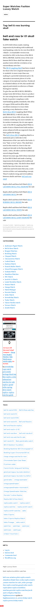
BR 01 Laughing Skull (14, 68)
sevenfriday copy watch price (8, 369)
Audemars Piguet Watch (13, 246)
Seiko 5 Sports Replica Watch (14, 518)
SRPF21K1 (25, 526)
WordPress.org (10, 558)
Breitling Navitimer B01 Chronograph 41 (18, 449)
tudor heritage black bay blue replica (9, 374)
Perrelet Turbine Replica (13, 495)
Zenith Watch (10, 308)
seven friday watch (16, 600)
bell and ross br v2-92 (12, 429)
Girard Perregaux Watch (14, 269)
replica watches (9, 507)
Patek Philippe (10, 290)
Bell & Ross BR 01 (9, 112)
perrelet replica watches (19, 590)
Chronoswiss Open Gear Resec (15, 460)
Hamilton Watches (12, 274)
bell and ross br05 (10, 422)
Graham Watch (10, 272)
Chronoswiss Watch (12, 259)
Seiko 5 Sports (9, 514)
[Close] (15, 319)
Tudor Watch (9, 300)
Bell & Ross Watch (20, 225)
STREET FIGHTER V (11, 534)
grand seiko (8, 480)
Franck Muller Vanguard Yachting (16, 468)
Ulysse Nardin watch (12, 303)
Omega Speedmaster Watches (15, 491)
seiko (24, 511)
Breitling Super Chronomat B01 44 (16, 453)
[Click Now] (9, 333)
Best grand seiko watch (24, 441)
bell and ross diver (10, 433)
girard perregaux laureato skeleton (17, 472)
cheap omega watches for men (15, 456)
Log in (7, 550)
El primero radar (10, 464)
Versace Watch (10, 305)
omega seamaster (20, 480)
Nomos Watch (10, 284)
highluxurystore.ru (10, 598)
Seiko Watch (9, 295)
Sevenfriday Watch (12, 297)
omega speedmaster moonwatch (16, 487)
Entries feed (9, 553)
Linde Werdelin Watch (13, 282)
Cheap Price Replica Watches (9, 355)
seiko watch (20, 522)
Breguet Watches (11, 251)
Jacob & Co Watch (11, 279)
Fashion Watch (10, 264)
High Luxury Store (10, 567)
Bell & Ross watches (26, 410)
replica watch (25, 503)
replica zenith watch (24, 507)
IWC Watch (9, 277)
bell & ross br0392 (10, 410)
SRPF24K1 (17, 530)
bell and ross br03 (10, 414)
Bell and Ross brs (25, 422)
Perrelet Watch (10, 292)
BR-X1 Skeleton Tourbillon (13, 445)
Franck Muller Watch (12, 266)
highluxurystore (9, 595)
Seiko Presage (9, 522)
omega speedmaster (11, 484)
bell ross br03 (9, 441)
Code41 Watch (10, 261)
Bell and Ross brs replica (13, 425)
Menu (6, 14)
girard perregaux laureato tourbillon (17, 476)
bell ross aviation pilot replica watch (16, 577)
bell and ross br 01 (16, 227)
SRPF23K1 (7, 530)
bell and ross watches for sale (14, 437)
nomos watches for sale (12, 582)
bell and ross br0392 (11, 418)
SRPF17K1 (7, 526)
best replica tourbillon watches (14, 571)
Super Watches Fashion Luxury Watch (16, 7)
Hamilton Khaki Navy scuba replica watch (19, 580)
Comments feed (10, 555)
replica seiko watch (11, 503)
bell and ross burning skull (13, 229)
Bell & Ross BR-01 (12, 135)
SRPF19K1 (16, 526)
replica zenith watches (12, 511)
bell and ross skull (27, 229)
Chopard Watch (10, 256)
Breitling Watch (11, 254)
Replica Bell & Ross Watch (13, 499)
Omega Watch (10, 287)
